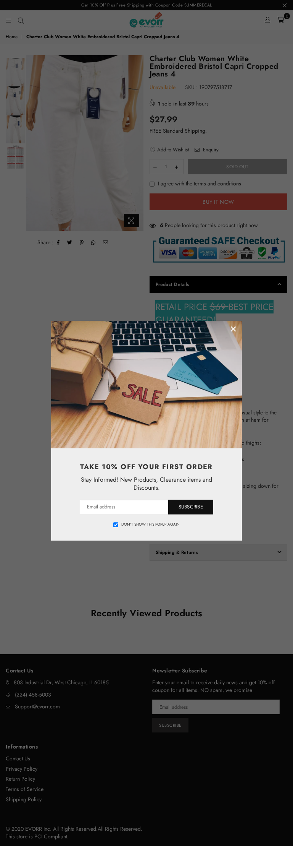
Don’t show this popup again (150, 524)
